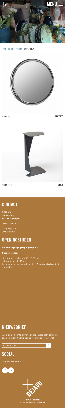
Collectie (11, 49)
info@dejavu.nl (9, 229)
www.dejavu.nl (9, 232)
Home (4, 49)
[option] (32, 21)
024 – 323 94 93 (11, 224)
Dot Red (42, 402)
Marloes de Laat (30, 402)
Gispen (19, 49)
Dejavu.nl (28, 400)
